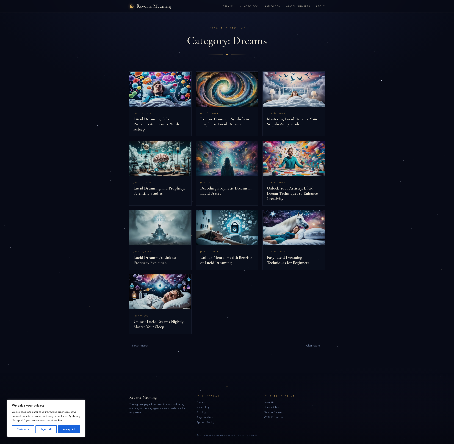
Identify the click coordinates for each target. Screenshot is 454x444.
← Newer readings (138, 345)
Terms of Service (273, 412)
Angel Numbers (298, 6)
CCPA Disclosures (273, 417)
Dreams (228, 6)
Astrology (273, 6)
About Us (269, 402)
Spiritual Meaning (205, 422)
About (320, 6)
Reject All (46, 429)
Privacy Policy (271, 407)
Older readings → (315, 345)
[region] (46, 418)
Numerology (249, 6)
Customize (23, 429)
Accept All (69, 429)
